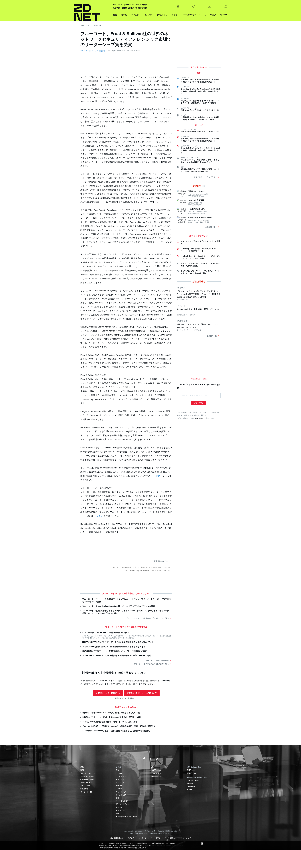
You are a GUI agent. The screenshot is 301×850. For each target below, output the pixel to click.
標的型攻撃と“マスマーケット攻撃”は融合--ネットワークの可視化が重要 (114, 651)
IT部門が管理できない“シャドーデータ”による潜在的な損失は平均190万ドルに (117, 642)
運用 (117, 798)
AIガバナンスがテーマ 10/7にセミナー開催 (130, 5)
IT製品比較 (84, 789)
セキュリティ (161, 15)
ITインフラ (147, 15)
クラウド (175, 15)
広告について (161, 838)
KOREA (189, 790)
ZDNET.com (191, 773)
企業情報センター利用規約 (124, 698)
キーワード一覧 (86, 792)
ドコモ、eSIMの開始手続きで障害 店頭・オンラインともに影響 (109, 722)
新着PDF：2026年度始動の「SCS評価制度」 (131, 8)
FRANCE (190, 783)
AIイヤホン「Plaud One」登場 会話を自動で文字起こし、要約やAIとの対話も (116, 731)
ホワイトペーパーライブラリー (205, 177)
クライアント (121, 776)
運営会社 (173, 838)
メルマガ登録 (198, 403)
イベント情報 (85, 786)
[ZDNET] (92, 10)
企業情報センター (87, 779)
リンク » (158, 476)
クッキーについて (145, 838)
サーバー (119, 786)
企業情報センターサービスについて (142, 693)
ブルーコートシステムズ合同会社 (92, 51)
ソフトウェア (210, 15)
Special (223, 15)
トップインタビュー (87, 773)
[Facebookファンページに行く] (144, 759)
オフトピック (121, 810)
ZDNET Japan (84, 25)
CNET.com (191, 770)
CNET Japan (199, 418)
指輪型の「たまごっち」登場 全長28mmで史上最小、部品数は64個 (111, 717)
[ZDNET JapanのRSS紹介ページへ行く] (157, 759)
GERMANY (191, 786)
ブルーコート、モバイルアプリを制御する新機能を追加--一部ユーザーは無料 (116, 656)
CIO (117, 770)
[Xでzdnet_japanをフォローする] (150, 759)
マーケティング (121, 801)
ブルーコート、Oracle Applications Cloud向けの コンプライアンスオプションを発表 (118, 606)
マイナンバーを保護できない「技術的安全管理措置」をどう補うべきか (114, 647)
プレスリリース (98, 25)
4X (152, 767)
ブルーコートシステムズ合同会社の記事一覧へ (151, 664)
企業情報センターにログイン (108, 693)
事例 (82, 770)
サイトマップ (186, 838)
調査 (117, 813)
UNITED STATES (193, 780)
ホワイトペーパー (87, 776)
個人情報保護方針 (116, 838)
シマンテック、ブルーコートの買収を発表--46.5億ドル (106, 633)
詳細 (136, 848)
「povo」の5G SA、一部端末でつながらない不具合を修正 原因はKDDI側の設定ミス (119, 726)
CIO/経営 (135, 15)
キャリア (119, 807)
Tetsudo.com (156, 776)
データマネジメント (191, 15)
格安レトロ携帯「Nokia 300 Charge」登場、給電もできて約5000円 (111, 713)
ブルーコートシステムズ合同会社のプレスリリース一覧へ (147, 618)
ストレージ (120, 789)
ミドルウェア (121, 795)
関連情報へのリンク (161, 561)
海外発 (124, 15)
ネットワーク (121, 792)
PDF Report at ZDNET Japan (126, 816)
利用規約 (131, 838)
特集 (115, 15)
